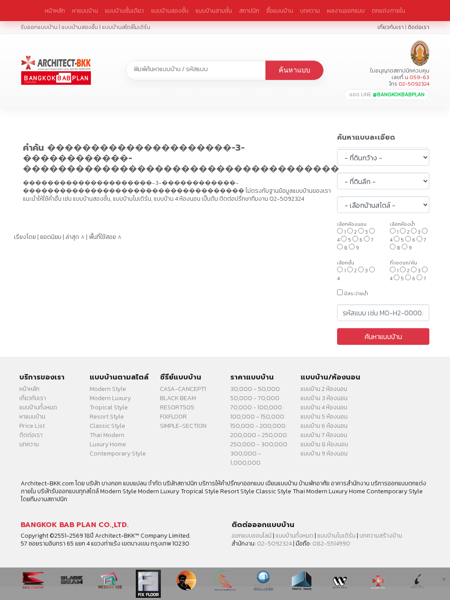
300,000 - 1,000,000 (245, 458)
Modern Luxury (110, 398)
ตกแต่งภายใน (388, 10)
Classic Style (107, 425)
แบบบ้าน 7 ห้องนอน (324, 435)
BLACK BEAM (178, 398)
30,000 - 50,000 (255, 389)
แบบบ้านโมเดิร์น (336, 535)
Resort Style (107, 416)
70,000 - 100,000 (256, 407)
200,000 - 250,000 (258, 435)
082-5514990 (331, 543)
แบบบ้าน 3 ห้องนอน (324, 398)
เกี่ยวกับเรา (390, 27)
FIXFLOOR (173, 416)
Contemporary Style (118, 453)
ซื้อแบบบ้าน (279, 10)
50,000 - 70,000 (254, 398)
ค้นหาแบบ (294, 70)
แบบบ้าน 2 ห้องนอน (324, 389)
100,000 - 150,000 (257, 416)
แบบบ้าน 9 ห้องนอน (324, 453)
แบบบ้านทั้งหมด (38, 407)
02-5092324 (274, 543)
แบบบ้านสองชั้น (170, 10)
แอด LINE (387, 94)
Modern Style (108, 389)
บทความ (310, 10)
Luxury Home (108, 444)
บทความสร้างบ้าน (380, 535)
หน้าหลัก (55, 10)
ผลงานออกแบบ (346, 10)
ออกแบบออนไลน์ (252, 535)
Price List (32, 425)
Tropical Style (109, 407)
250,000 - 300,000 (258, 444)
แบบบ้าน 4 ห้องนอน (324, 407)
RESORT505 (177, 407)
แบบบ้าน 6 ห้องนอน (324, 425)
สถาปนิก (249, 10)
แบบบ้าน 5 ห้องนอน (324, 416)
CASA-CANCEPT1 (183, 389)
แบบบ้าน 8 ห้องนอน (324, 444)
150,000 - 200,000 (258, 425)
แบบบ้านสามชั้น (214, 10)
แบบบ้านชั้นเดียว (124, 10)
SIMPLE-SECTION (183, 425)
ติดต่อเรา (418, 27)
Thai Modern (107, 435)
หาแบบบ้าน (85, 10)
